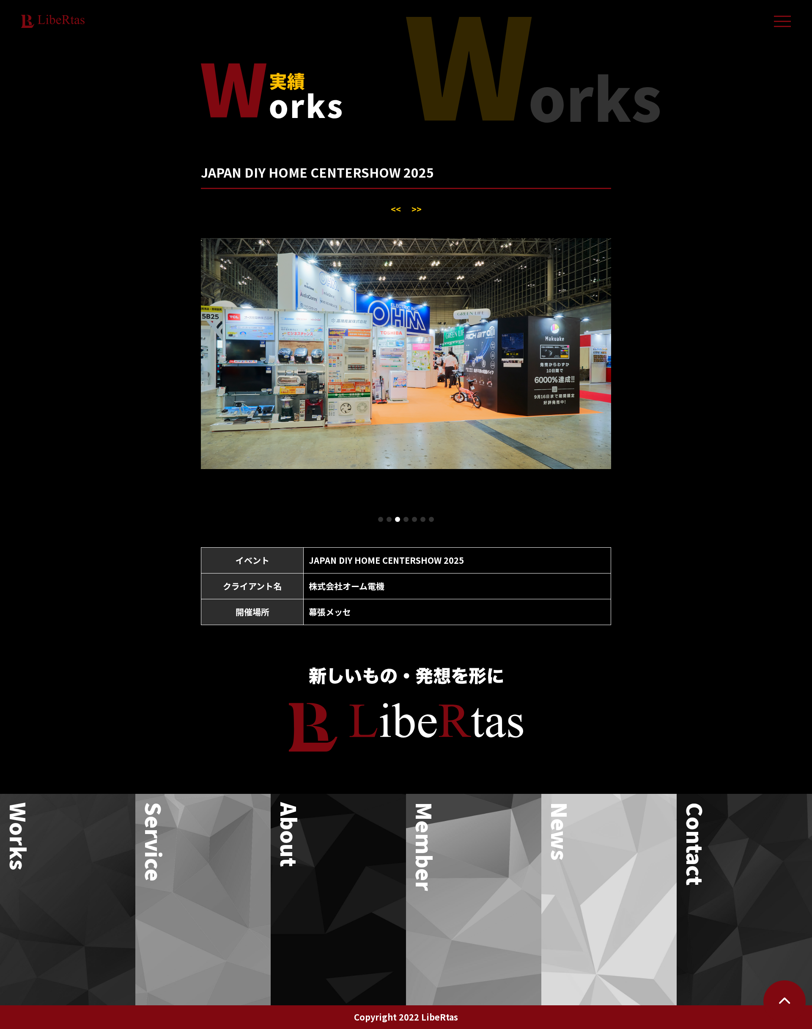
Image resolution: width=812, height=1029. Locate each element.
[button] (380, 519)
